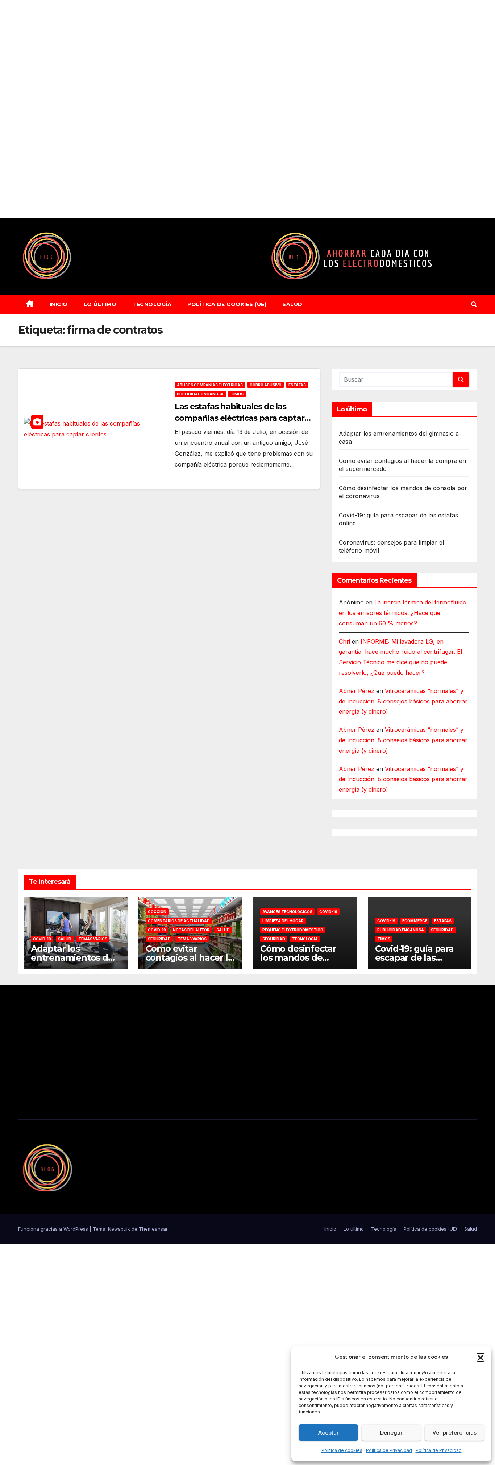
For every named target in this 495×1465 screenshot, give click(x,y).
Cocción (157, 912)
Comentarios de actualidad (179, 921)
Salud (292, 304)
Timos (237, 394)
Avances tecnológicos (287, 912)
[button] (480, 1357)
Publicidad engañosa (200, 394)
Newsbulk (119, 1229)
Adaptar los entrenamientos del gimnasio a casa (73, 957)
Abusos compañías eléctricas (210, 385)
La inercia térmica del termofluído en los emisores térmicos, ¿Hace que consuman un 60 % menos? (402, 613)
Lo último (100, 304)
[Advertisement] (217, 109)
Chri (344, 641)
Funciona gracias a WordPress (54, 1229)
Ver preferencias (454, 1432)
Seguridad (159, 939)
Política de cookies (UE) (226, 304)
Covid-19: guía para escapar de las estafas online (414, 957)
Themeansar (153, 1229)
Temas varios (92, 939)
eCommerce (414, 921)
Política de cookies (341, 1450)
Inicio (59, 304)
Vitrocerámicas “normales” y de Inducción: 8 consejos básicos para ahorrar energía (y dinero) (403, 701)
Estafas (297, 385)
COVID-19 (42, 939)
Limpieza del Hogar (283, 921)
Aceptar (328, 1432)
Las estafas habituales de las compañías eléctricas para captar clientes (239, 418)
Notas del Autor (191, 930)
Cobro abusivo (266, 385)
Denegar (391, 1432)
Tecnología (151, 304)
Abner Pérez (356, 690)
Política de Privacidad (389, 1450)
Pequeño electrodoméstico (292, 930)
